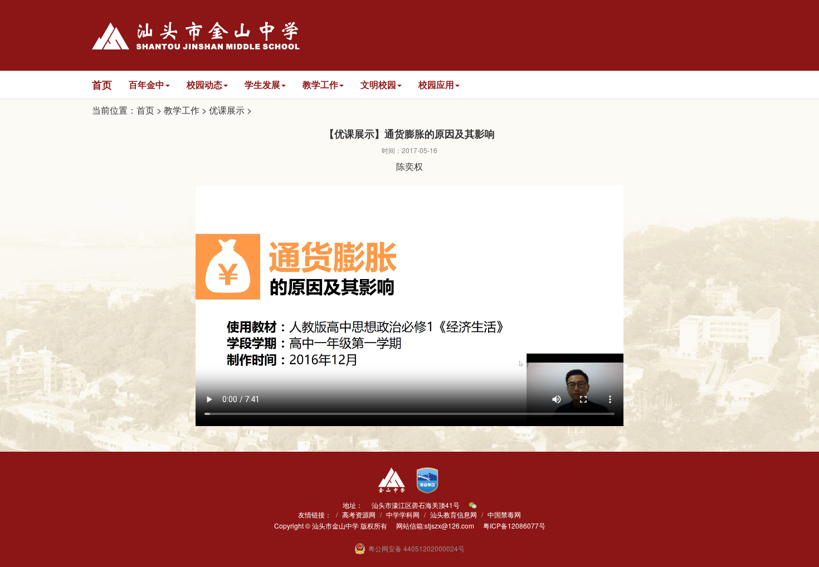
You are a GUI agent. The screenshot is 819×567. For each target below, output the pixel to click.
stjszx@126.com (449, 525)
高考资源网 (359, 514)
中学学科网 (403, 514)
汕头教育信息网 (453, 514)
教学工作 (181, 110)
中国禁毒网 (504, 514)
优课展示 (227, 110)
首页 (145, 110)
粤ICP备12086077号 (514, 525)
